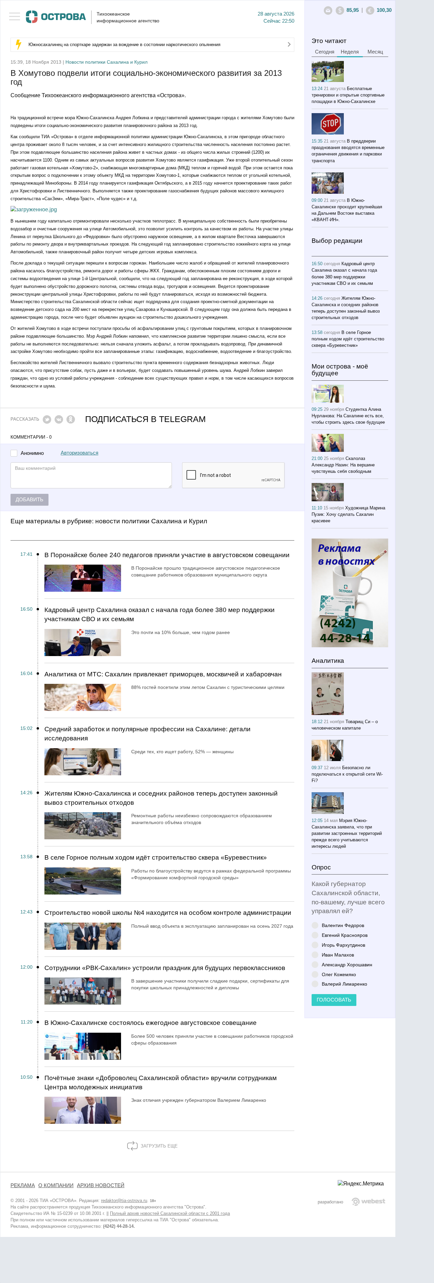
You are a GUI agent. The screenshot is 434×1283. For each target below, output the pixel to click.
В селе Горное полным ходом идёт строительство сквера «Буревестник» (155, 857)
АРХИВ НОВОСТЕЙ (100, 1185)
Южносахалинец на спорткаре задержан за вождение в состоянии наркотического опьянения (124, 44)
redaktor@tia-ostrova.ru (124, 1200)
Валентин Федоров (343, 925)
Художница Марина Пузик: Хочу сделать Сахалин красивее (348, 514)
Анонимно (32, 453)
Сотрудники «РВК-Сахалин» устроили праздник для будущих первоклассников (164, 967)
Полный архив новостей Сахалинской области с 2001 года (170, 1213)
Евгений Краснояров (345, 935)
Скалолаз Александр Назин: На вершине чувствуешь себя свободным (343, 465)
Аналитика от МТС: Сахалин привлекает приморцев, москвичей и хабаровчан (163, 674)
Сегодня (324, 52)
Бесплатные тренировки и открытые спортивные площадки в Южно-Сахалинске (348, 95)
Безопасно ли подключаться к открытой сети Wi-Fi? (347, 774)
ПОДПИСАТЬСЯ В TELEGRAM (145, 419)
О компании (56, 1185)
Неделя (350, 52)
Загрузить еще (158, 1146)
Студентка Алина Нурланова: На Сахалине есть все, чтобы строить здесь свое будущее (348, 416)
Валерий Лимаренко (344, 983)
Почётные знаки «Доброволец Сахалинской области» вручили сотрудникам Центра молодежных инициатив (160, 1082)
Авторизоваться (79, 453)
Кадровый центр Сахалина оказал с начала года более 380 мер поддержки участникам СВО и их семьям (159, 614)
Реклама (23, 1185)
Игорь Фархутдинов (343, 944)
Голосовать (334, 1000)
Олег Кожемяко (339, 974)
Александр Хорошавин (347, 964)
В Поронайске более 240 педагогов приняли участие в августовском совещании (167, 555)
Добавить (29, 499)
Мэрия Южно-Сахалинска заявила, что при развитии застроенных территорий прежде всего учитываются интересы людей (347, 833)
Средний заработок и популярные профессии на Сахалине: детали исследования (147, 733)
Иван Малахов (338, 954)
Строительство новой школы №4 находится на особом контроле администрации (167, 912)
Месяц (375, 52)
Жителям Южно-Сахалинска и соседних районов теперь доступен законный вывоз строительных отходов (161, 798)
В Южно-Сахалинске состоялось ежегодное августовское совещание (150, 1022)
